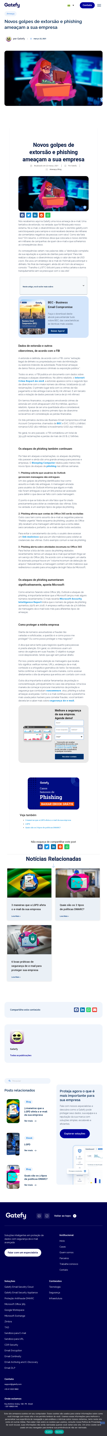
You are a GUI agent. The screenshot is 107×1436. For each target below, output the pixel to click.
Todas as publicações (20, 1055)
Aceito (49, 1432)
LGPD (27, 824)
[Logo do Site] (12, 5)
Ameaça (53, 169)
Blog (59, 169)
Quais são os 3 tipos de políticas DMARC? (43, 828)
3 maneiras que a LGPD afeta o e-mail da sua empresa (48, 820)
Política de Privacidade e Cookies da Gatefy (66, 747)
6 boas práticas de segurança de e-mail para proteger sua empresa (26, 966)
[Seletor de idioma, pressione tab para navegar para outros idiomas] (70, 5)
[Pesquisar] (9, 1081)
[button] (99, 5)
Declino (59, 1432)
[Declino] (102, 1423)
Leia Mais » (15, 916)
